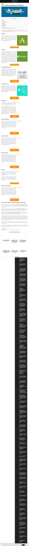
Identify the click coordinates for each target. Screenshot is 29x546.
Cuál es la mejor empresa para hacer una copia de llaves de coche (22, 509)
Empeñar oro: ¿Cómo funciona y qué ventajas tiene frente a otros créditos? (22, 460)
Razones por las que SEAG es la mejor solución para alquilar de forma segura (22, 438)
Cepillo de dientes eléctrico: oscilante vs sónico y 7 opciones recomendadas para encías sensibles (22, 304)
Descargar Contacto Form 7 (14, 98)
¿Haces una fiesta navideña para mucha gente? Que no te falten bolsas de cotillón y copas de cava (22, 523)
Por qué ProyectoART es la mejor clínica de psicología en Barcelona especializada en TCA (23, 473)
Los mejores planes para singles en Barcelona (22, 541)
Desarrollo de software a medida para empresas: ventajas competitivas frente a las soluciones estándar (22, 391)
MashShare (3, 23)
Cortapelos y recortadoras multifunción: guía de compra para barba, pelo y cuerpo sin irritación (22, 290)
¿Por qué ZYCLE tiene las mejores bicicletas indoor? (22, 464)
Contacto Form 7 (4, 22)
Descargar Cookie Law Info (14, 150)
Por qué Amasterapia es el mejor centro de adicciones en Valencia (22, 478)
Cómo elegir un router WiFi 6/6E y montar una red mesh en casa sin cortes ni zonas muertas (14, 251)
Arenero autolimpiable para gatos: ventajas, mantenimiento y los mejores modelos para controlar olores (22, 269)
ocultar (17, 18)
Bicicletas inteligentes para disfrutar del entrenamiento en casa (6, 241)
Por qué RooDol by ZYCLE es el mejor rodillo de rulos (22, 532)
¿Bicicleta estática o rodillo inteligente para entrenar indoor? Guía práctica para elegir (22, 352)
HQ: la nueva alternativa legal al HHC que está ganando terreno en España (22, 356)
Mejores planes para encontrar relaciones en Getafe (22, 469)
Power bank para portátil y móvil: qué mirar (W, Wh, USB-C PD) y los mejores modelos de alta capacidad (22, 241)
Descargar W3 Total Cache (14, 167)
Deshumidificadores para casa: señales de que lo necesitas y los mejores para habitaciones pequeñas (22, 320)
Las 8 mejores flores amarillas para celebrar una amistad (22, 536)
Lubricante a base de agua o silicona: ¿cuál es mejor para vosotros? (22, 377)
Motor (19, 286)
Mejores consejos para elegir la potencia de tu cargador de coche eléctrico (22, 416)
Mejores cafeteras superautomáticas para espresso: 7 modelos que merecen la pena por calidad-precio (22, 366)
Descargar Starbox (14, 183)
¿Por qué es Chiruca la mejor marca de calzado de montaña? (22, 443)
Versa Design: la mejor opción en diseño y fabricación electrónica (22, 504)
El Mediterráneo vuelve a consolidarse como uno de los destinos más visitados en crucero (23, 274)
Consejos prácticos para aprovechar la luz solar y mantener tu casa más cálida (23, 341)
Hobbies (20, 276)
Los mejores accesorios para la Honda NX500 (22, 495)
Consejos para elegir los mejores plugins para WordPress (8, 28)
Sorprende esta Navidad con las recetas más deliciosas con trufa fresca (23, 518)
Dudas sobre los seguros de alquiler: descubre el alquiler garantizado (22, 309)
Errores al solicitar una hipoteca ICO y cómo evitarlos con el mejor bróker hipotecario (22, 425)
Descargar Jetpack (14, 64)
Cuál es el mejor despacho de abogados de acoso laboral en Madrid (22, 500)
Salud (19, 358)
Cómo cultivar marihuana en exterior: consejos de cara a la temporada (22, 295)
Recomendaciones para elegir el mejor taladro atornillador (22, 452)
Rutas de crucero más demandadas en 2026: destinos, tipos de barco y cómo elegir (23, 406)
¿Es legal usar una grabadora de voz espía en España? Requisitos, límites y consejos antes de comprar (22, 411)
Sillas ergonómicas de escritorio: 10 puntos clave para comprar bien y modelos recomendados (22, 331)
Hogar (19, 311)
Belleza (20, 292)
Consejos (20, 333)
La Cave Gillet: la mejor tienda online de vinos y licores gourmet (22, 402)
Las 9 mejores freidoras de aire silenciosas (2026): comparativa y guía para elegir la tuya (22, 381)
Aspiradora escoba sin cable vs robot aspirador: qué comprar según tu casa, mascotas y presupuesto (22, 372)
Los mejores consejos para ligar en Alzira (22, 456)
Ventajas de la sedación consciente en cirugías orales (22, 435)
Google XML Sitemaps (4, 21)
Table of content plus (5, 27)
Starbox (3, 26)
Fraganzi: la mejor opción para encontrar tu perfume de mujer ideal (22, 421)
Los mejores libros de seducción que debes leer (22, 528)
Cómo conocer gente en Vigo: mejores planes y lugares (22, 487)
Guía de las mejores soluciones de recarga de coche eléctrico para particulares (22, 299)
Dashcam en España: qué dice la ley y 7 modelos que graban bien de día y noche (22, 284)
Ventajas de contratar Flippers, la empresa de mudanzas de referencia (22, 448)
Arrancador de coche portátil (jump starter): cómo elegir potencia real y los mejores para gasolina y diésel (22, 279)
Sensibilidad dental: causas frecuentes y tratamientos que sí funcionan (22, 430)
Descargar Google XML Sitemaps (14, 81)
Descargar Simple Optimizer (14, 133)
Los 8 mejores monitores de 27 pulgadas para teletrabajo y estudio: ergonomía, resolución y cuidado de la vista (6, 251)
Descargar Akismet (14, 47)
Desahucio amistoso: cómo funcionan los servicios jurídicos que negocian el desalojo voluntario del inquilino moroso (22, 397)
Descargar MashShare (14, 116)
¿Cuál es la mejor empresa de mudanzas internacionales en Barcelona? (22, 514)
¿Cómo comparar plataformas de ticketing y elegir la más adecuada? (22, 251)
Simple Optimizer (4, 24)
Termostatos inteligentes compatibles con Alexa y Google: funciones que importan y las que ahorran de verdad (14, 241)
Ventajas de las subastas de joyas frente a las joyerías (22, 492)
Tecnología (20, 338)
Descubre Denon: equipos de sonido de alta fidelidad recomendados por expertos (22, 260)
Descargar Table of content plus (14, 199)
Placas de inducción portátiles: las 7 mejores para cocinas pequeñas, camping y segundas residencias (22, 314)
